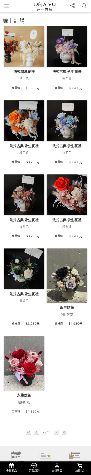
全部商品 (11, 470)
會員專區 (57, 470)
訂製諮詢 (34, 470)
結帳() (79, 470)
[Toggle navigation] (6, 6)
